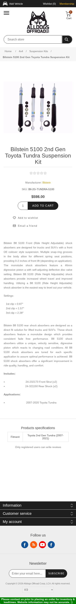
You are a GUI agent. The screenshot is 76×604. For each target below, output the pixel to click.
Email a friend (27, 225)
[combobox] (33, 39)
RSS (33, 544)
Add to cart (43, 205)
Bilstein (46, 182)
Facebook (24, 544)
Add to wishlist (28, 217)
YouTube (42, 544)
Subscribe (56, 573)
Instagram (51, 544)
